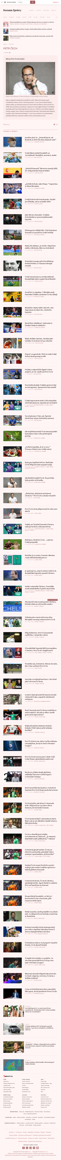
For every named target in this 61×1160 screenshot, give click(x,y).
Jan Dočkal (37, 374)
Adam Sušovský (39, 778)
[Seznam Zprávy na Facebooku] (23, 1148)
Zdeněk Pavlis (39, 142)
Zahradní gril (28, 1119)
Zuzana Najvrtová (26, 24)
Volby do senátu (7, 1090)
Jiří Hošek (38, 652)
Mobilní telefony (21, 1123)
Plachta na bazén (21, 1117)
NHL (42, 1092)
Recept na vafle (7, 1105)
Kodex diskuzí (43, 1138)
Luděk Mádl (49, 405)
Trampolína (28, 1117)
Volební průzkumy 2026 (9, 1083)
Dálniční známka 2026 (46, 1099)
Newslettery (51, 1138)
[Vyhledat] (32, 2)
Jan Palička (38, 157)
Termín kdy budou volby (9, 1087)
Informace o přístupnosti (25, 1135)
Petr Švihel (38, 980)
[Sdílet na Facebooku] (54, 124)
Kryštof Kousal (39, 792)
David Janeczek (40, 716)
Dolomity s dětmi (26, 1107)
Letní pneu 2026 (45, 1097)
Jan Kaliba (38, 668)
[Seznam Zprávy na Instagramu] (30, 1148)
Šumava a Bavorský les (27, 1101)
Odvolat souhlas (22, 1141)
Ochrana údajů (13, 1135)
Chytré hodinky (28, 1125)
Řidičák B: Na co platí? (46, 1103)
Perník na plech (7, 1107)
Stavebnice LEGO (30, 1123)
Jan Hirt (24, 1085)
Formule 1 (43, 1090)
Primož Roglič (25, 1090)
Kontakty (37, 1132)
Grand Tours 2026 (26, 1092)
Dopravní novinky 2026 (46, 1101)
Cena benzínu (47, 1112)
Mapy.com (21, 1112)
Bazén (14, 1117)
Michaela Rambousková (42, 701)
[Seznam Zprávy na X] (27, 1148)
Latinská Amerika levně (27, 1105)
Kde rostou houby (39, 1112)
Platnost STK (44, 1107)
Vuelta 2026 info (26, 1081)
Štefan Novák (14, 24)
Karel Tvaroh (29, 406)
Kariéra (25, 1132)
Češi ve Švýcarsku (26, 1103)
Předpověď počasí (29, 1112)
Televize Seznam (22, 1138)
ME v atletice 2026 (45, 1087)
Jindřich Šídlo (39, 466)
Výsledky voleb (6, 1085)
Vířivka (33, 1119)
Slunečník (34, 1117)
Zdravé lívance (6, 1101)
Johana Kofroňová (40, 24)
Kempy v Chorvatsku (27, 1097)
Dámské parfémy (39, 1123)
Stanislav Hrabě (39, 438)
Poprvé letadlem (26, 1099)
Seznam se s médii (33, 1138)
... (56, 16)
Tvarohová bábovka (7, 1103)
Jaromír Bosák (39, 405)
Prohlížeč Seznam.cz (11, 1138)
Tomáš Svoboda (15, 38)
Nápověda (30, 1132)
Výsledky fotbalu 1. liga (46, 1083)
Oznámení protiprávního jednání (42, 1135)
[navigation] (2, 2)
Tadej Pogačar (25, 1087)
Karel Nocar (39, 683)
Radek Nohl (14, 31)
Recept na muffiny (7, 1099)
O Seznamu (19, 1132)
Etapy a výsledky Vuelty (27, 1083)
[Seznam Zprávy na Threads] (34, 1148)
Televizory (21, 1125)
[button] (5, 24)
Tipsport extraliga (45, 1085)
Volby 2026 (5, 1081)
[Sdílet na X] (57, 124)
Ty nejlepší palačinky (8, 1097)
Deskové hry (53, 1123)
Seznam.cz (56, 2)
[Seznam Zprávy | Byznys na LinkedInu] (37, 1148)
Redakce (43, 1132)
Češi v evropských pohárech (30, 1114)
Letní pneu (46, 1123)
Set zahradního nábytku (49, 1117)
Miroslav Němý (39, 188)
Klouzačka (40, 1117)
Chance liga (43, 1081)
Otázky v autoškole (45, 1105)
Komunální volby (7, 1092)
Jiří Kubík (37, 497)
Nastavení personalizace (35, 1141)
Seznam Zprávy (39, 747)
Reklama (48, 1132)
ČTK (36, 933)
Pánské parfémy (37, 1125)
